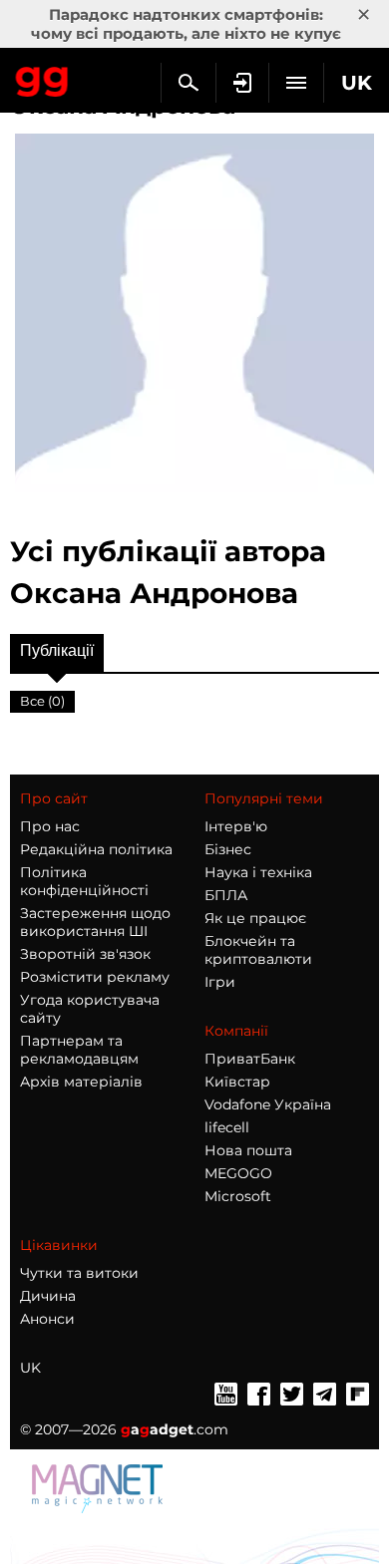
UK (30, 1368)
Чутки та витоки (79, 1273)
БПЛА (225, 895)
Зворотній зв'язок (85, 954)
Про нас (50, 826)
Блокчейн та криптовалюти (258, 950)
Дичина (48, 1296)
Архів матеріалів (81, 1082)
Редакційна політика (96, 849)
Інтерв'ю (235, 826)
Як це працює (255, 918)
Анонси (47, 1319)
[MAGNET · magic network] (100, 1487)
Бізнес (227, 849)
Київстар (237, 1082)
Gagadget (42, 78)
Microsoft (237, 1196)
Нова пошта (248, 1150)
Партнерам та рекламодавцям (79, 1050)
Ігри (219, 982)
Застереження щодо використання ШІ (95, 922)
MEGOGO (238, 1173)
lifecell (226, 1127)
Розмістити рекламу (95, 977)
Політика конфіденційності (84, 881)
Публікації (57, 650)
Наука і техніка (258, 872)
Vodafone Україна (267, 1104)
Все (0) (42, 701)
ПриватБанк (249, 1059)
